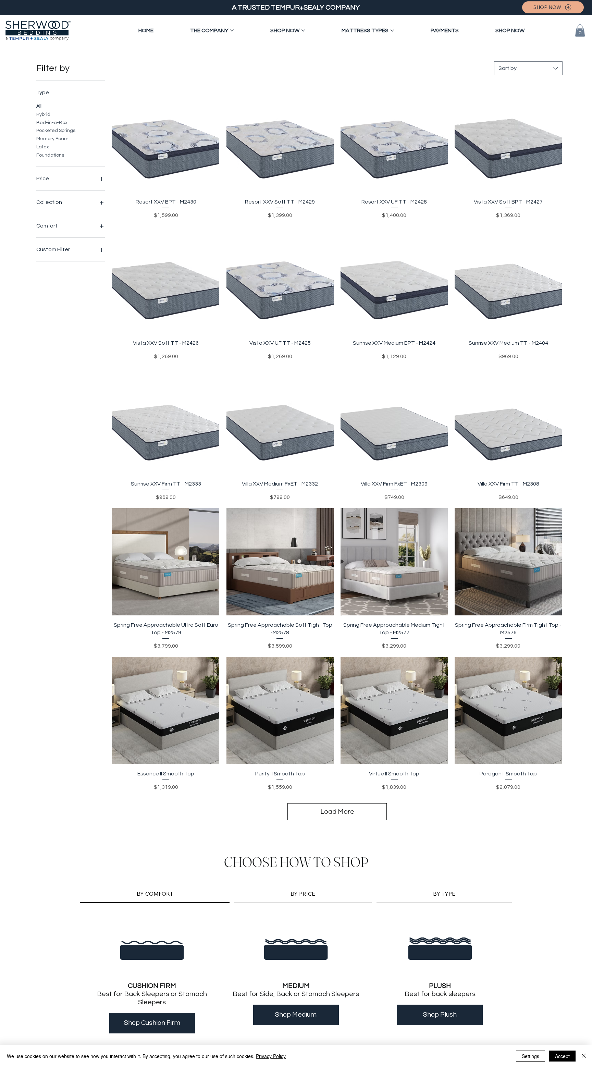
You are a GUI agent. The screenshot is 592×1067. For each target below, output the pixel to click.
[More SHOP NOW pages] (303, 30)
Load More (337, 811)
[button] (580, 30)
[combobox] (528, 68)
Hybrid (43, 114)
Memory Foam (52, 138)
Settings (530, 1056)
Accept (562, 1056)
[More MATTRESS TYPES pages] (392, 30)
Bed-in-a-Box (51, 122)
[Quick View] (165, 139)
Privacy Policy (271, 1056)
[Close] (584, 1056)
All (38, 106)
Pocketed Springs (55, 130)
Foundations (50, 155)
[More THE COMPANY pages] (232, 30)
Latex (42, 147)
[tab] (155, 894)
